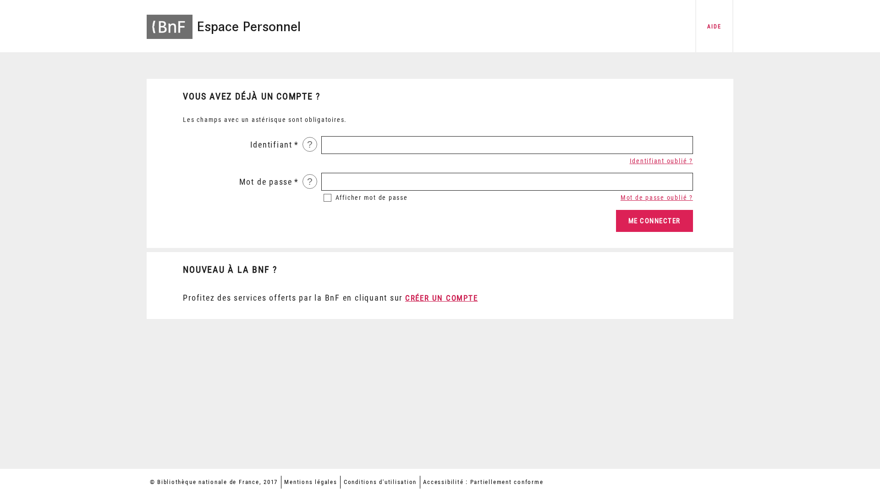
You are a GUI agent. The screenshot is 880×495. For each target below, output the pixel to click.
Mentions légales (310, 481)
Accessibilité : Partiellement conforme (483, 481)
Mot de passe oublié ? (657, 197)
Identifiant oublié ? (661, 161)
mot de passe (372, 197)
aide (714, 26)
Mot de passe (265, 182)
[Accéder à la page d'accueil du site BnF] (169, 20)
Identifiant (271, 144)
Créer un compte (441, 297)
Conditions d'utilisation (380, 481)
